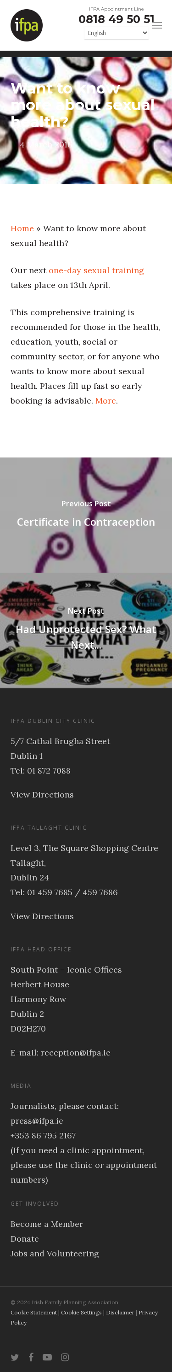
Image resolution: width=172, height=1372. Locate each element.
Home (22, 228)
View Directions (42, 794)
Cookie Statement (34, 1312)
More (105, 400)
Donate (25, 1238)
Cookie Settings (81, 1312)
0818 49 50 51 (116, 19)
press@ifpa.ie (37, 1120)
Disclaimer (120, 1312)
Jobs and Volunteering (55, 1253)
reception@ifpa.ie (76, 1052)
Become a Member (47, 1224)
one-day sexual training (96, 270)
